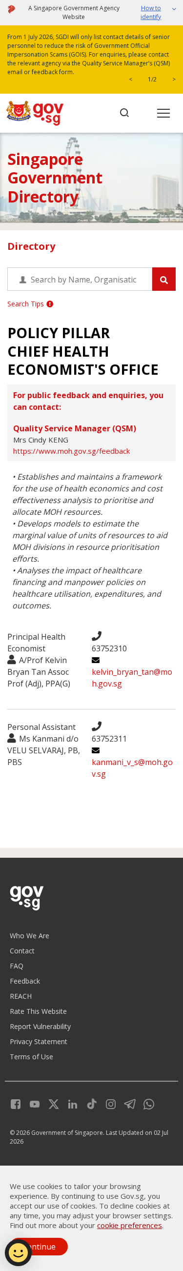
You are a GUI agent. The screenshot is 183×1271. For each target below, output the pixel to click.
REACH (21, 996)
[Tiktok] (88, 1102)
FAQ (16, 965)
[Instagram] (107, 1102)
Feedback (25, 981)
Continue (39, 1246)
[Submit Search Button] (164, 279)
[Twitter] (50, 1102)
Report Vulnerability (40, 1026)
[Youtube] (31, 1102)
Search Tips (25, 303)
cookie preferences (129, 1225)
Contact (22, 950)
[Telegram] (126, 1102)
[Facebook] (15, 1102)
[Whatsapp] (145, 1102)
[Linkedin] (69, 1102)
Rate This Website (38, 1011)
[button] (154, 12)
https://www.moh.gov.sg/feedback (71, 451)
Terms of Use (31, 1056)
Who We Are (29, 935)
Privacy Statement (38, 1041)
